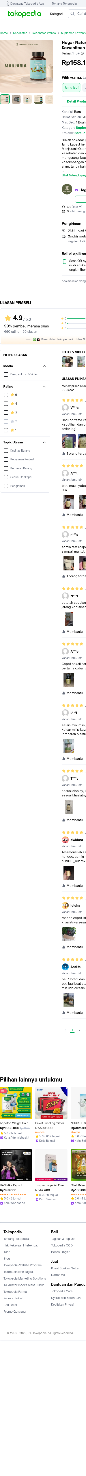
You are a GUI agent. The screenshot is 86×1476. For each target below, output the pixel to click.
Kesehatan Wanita (44, 33)
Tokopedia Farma (15, 1291)
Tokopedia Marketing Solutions (25, 1278)
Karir (7, 1252)
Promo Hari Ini (13, 1298)
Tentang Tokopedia (64, 3)
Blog (7, 1258)
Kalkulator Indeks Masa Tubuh (24, 1285)
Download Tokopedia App (27, 3)
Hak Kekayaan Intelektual (21, 1245)
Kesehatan (20, 33)
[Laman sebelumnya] (65, 1030)
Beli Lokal (10, 1305)
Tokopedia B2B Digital (19, 1272)
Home (4, 33)
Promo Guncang (15, 1311)
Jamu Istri (72, 87)
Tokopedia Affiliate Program (23, 1265)
